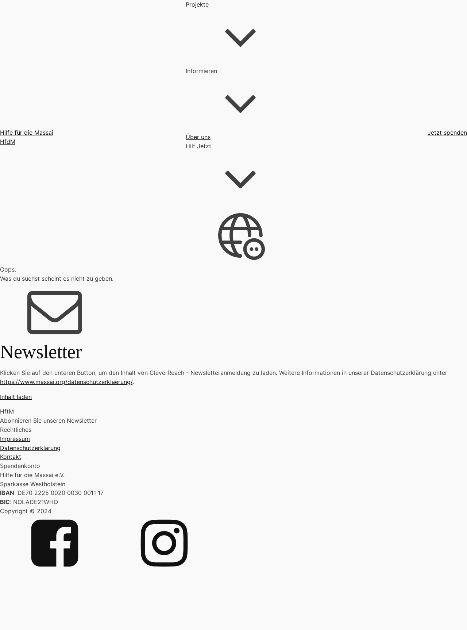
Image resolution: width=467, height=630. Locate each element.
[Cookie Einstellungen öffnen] (54, 625)
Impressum (15, 438)
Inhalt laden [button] (16, 396)
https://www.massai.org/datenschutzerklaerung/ (66, 381)
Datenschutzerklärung (30, 448)
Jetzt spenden (447, 132)
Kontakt (10, 456)
